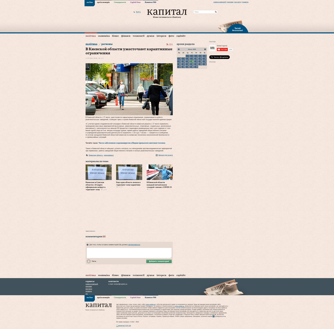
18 (201, 61)
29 (188, 67)
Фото (171, 36)
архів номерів (103, 2)
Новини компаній (219, 2)
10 (197, 59)
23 (192, 64)
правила (245, 2)
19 (205, 61)
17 (197, 61)
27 (180, 67)
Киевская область (96, 155)
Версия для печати (166, 155)
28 (184, 67)
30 (192, 67)
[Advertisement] (129, 212)
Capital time (135, 2)
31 (197, 67)
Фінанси (125, 36)
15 (188, 61)
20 (180, 64)
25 (201, 64)
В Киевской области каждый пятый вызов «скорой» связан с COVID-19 (159, 185)
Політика (91, 36)
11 (201, 59)
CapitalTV (181, 36)
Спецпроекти (120, 2)
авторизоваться (134, 245)
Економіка (104, 36)
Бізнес (115, 36)
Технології (138, 36)
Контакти (237, 2)
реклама (230, 2)
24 (197, 64)
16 (192, 61)
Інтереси (161, 36)
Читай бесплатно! (237, 29)
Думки (150, 36)
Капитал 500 (150, 2)
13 (180, 61)
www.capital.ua (150, 304)
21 (184, 64)
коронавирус (109, 155)
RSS (171, 44)
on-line (90, 2)
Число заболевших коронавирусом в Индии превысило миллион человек (132, 143)
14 (184, 61)
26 (205, 64)
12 (205, 59)
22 (188, 64)
